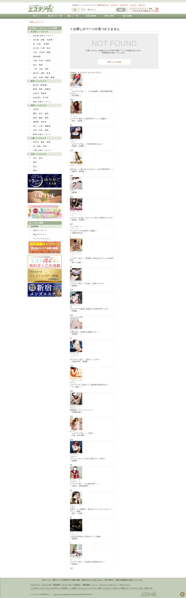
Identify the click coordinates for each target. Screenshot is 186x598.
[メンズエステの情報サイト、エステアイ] (41, 12)
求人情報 (109, 16)
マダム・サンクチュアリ (75, 533)
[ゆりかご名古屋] (45, 187)
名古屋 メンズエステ (39, 32)
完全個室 (64, 588)
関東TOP (142, 5)
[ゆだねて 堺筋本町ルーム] (92, 472)
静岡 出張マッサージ (42, 134)
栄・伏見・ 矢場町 (41, 44)
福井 (35, 162)
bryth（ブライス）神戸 (75, 115)
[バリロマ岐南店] (92, 550)
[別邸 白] (92, 183)
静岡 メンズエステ (39, 105)
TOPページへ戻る (114, 62)
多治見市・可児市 (41, 98)
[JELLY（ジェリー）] (45, 218)
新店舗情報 (92, 16)
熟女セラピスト (40, 234)
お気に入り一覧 (56, 16)
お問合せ (77, 585)
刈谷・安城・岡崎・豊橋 (43, 77)
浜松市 (36, 109)
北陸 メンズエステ (39, 154)
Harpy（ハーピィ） (76, 166)
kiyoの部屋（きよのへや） (76, 228)
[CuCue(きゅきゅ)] (92, 80)
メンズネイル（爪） (137, 588)
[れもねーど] (92, 323)
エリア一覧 (46, 585)
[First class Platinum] (92, 447)
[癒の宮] (92, 424)
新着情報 (56, 585)
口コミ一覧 (73, 16)
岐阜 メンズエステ (39, 81)
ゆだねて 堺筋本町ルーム (75, 481)
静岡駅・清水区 (40, 122)
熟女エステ (149, 588)
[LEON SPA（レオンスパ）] (92, 346)
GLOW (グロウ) (76, 281)
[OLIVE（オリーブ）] (45, 202)
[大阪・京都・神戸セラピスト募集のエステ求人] (143, 11)
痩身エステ (125, 588)
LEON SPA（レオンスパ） (74, 355)
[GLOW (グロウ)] (92, 274)
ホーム (37, 16)
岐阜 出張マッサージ (42, 102)
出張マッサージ (40, 230)
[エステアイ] (149, 596)
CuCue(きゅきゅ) (75, 88)
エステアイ (35, 585)
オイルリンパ (107, 588)
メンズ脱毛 (72, 588)
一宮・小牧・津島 (41, 69)
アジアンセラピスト (42, 239)
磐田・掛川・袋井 (41, 113)
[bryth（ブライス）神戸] (92, 107)
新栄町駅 (37, 56)
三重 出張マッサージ (42, 150)
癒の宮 (72, 431)
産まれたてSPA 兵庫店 (76, 506)
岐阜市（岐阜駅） (41, 85)
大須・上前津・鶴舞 (42, 52)
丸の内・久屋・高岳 (42, 48)
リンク (94, 585)
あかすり (117, 588)
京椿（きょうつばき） (75, 141)
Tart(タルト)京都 (75, 306)
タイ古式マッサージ (38, 588)
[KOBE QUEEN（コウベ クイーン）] (92, 245)
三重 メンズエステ (39, 138)
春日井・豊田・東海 (42, 73)
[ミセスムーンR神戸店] (92, 373)
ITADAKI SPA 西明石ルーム (75, 407)
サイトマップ (124, 585)
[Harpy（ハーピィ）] (92, 158)
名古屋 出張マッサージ (43, 36)
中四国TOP (124, 5)
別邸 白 (73, 190)
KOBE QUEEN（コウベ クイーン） (76, 254)
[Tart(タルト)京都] (92, 297)
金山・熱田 (38, 65)
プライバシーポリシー (108, 585)
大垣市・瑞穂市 (40, 93)
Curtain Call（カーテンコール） (75, 213)
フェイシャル (82, 588)
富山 (35, 166)
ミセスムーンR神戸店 (76, 381)
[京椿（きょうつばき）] (92, 133)
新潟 (35, 170)
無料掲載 (86, 585)
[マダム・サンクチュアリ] (92, 525)
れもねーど (74, 330)
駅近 (100, 588)
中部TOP (114, 5)
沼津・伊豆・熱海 (41, 130)
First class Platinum (74, 455)
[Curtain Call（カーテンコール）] (92, 204)
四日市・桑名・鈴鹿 (42, 142)
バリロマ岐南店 (75, 559)
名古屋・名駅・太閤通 (43, 40)
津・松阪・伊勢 (40, 146)
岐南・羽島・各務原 (42, 89)
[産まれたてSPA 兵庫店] (92, 498)
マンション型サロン (53, 588)
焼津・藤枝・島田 (41, 118)
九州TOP (133, 5)
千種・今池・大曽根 (42, 61)
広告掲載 (128, 16)
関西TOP (105, 5)
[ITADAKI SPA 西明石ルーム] (92, 399)
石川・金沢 (38, 158)
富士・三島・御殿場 (42, 126)
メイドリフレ (92, 588)
